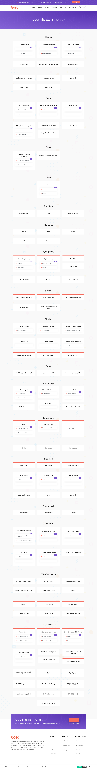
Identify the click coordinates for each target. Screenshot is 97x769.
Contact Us (53, 749)
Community (53, 753)
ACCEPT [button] (79, 766)
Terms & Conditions (65, 750)
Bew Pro (78, 749)
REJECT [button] (84, 766)
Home (33, 7)
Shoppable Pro (79, 745)
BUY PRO (82, 7)
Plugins (54, 7)
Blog (64, 755)
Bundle (62, 7)
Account (52, 758)
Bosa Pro (78, 741)
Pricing (40, 7)
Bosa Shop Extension (78, 754)
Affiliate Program (67, 741)
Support (71, 7)
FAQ (51, 745)
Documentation (54, 741)
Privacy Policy (66, 745)
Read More (89, 766)
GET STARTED (76, 2)
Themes (47, 7)
